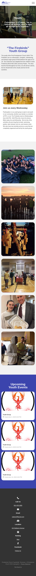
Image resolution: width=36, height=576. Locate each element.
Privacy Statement (25, 564)
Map (18, 539)
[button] (33, 3)
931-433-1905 (18, 505)
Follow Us (18, 551)
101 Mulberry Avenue (18, 528)
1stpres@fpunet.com (18, 517)
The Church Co (18, 567)
